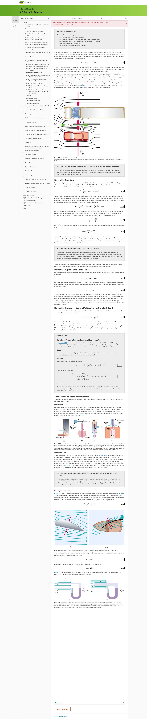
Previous (59, 703)
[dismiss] (126, 23)
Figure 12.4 (80, 85)
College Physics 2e (27, 9)
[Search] (101, 18)
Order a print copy (62, 709)
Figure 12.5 (80, 415)
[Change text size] (125, 18)
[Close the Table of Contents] (48, 18)
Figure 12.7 (57, 493)
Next (121, 703)
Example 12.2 (63, 343)
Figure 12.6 (102, 455)
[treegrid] (35, 115)
